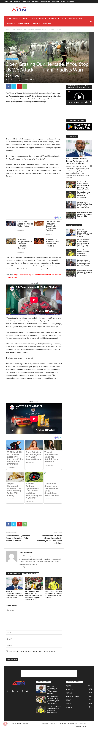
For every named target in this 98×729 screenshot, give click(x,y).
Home (9, 18)
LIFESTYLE (71, 18)
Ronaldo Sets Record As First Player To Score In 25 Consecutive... (84, 194)
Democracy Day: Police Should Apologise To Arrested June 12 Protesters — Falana (49, 539)
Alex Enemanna (13, 80)
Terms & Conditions (67, 1)
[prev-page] (58, 573)
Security (19, 29)
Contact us (26, 1)
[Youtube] (27, 691)
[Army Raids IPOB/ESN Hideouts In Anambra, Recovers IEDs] (71, 215)
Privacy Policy (45, 1)
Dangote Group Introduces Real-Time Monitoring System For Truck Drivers (84, 205)
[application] (79, 97)
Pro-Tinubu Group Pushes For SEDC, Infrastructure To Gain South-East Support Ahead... (83, 185)
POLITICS (25, 18)
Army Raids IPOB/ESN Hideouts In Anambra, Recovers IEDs (84, 214)
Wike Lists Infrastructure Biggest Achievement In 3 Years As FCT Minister (14, 594)
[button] (90, 21)
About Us (17, 1)
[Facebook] (8, 86)
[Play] (69, 102)
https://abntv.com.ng (25, 556)
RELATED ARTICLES (14, 573)
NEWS (68, 686)
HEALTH (51, 18)
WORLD (35, 24)
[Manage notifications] (5, 724)
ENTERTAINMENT (23, 24)
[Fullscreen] (89, 102)
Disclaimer (55, 1)
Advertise (35, 1)
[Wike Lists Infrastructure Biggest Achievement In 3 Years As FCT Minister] (14, 583)
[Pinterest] (19, 86)
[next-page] (61, 573)
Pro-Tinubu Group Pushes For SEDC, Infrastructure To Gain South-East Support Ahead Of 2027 (33, 595)
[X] (13, 86)
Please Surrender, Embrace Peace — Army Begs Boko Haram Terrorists (18, 538)
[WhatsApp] (24, 86)
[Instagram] (13, 691)
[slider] (77, 102)
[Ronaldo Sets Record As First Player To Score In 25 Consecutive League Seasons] (53, 583)
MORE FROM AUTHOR (30, 573)
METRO (15, 18)
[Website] (23, 691)
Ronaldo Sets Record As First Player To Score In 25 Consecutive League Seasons (53, 594)
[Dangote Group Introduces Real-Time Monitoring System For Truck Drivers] (71, 204)
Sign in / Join (8, 1)
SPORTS (41, 18)
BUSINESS (10, 24)
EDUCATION (62, 18)
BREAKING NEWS (72, 697)
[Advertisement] (64, 9)
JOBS (80, 18)
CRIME (33, 18)
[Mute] (86, 102)
